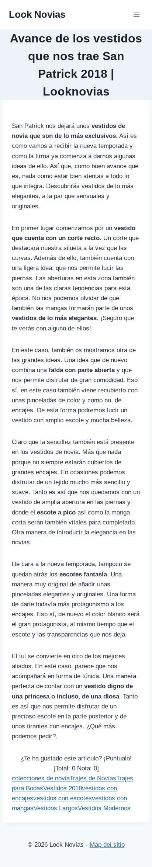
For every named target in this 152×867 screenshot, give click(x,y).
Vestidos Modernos (104, 808)
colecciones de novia (41, 778)
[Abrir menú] (136, 14)
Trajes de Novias (93, 778)
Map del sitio (107, 844)
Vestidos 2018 (62, 788)
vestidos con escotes (62, 798)
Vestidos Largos (56, 808)
